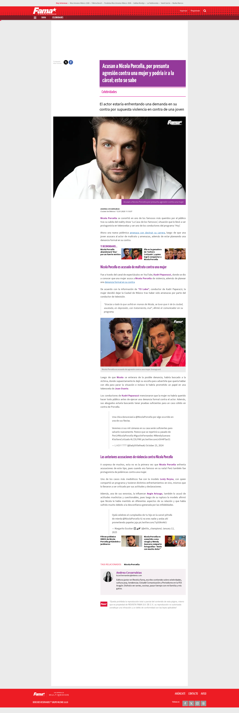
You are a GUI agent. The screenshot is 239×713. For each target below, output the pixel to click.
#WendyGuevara (162, 435)
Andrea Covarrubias (110, 209)
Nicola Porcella (132, 564)
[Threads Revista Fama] (203, 703)
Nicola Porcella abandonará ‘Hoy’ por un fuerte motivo (110, 252)
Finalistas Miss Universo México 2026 (117, 3)
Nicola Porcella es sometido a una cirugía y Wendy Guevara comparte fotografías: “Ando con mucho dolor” (153, 543)
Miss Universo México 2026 (79, 3)
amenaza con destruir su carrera (147, 232)
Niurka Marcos (177, 3)
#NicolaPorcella (125, 435)
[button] (66, 62)
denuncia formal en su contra (120, 282)
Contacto (193, 693)
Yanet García (165, 3)
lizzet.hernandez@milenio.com (129, 575)
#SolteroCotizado (121, 439)
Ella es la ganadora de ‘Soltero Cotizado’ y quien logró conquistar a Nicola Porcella (153, 254)
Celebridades (57, 17)
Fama (43, 17)
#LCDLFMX (135, 439)
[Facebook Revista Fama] (185, 703)
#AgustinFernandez (143, 435)
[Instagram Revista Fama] (197, 703)
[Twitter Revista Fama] (191, 703)
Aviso (203, 693)
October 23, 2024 (154, 445)
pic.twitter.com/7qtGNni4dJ (153, 522)
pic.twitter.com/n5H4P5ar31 (156, 439)
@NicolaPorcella (144, 417)
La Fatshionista (152, 3)
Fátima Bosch (97, 3)
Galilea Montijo (139, 3)
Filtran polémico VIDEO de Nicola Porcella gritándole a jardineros (110, 540)
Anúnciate (180, 693)
